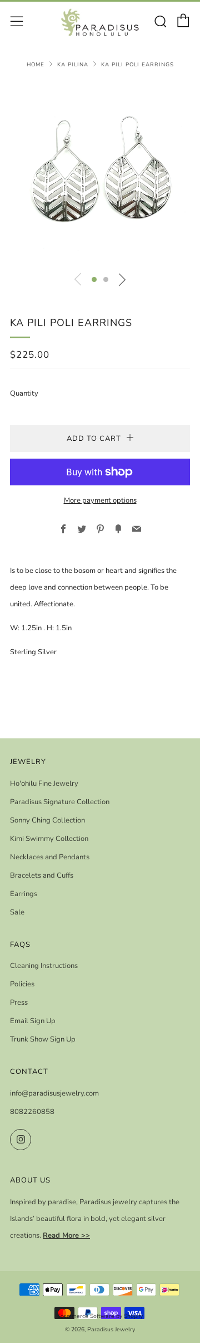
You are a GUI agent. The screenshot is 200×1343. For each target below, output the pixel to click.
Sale (17, 912)
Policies (22, 984)
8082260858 (32, 1112)
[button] (94, 279)
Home (35, 64)
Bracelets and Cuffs (41, 875)
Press (19, 1002)
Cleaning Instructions (44, 966)
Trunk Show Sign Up (43, 1039)
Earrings (23, 894)
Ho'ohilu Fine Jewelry (44, 783)
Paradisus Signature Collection (59, 802)
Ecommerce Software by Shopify (100, 1316)
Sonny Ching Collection (47, 820)
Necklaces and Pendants (49, 857)
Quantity (24, 393)
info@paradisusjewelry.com (54, 1093)
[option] (100, 173)
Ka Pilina (72, 64)
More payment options (100, 500)
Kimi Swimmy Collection (49, 839)
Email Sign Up (33, 1021)
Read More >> (66, 1235)
